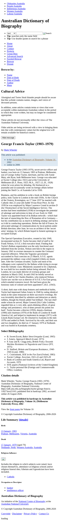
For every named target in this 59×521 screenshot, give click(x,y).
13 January (6, 431)
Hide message (8, 138)
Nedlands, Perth (8, 447)
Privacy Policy (30, 513)
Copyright (5, 513)
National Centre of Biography (32, 501)
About (10, 46)
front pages (15, 409)
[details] (23, 419)
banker (10, 488)
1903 (14, 431)
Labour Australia (14, 14)
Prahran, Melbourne (10, 434)
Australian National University (15, 504)
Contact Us (44, 513)
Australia (32, 434)
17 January (6, 445)
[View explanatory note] (3, 459)
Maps (9, 85)
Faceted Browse (14, 59)
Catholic (10, 476)
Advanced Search (15, 56)
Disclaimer (17, 513)
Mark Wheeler (10, 150)
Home (9, 43)
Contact (10, 48)
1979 (14, 445)
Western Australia (25, 447)
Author (10, 83)
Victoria (23, 434)
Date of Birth (13, 77)
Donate (10, 64)
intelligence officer (15, 490)
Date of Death (13, 80)
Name (9, 75)
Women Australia (14, 11)
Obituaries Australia (16, 3)
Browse (10, 61)
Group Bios (12, 54)
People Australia (14, 6)
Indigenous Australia (16, 8)
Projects (10, 51)
